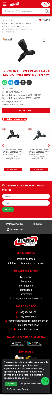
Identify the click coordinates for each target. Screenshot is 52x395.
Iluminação (26, 289)
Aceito (11, 384)
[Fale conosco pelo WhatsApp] (45, 381)
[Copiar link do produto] (29, 82)
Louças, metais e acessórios (26, 298)
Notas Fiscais (16, 229)
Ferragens (26, 281)
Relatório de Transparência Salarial (26, 263)
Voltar (45, 19)
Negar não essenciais (31, 384)
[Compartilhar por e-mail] (23, 82)
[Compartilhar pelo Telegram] (10, 82)
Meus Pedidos (16, 224)
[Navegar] (3, 145)
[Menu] (4, 4)
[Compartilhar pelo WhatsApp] (4, 82)
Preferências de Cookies (18, 389)
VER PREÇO (28, 110)
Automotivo (26, 277)
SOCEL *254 (17, 105)
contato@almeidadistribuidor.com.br (28, 320)
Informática (26, 294)
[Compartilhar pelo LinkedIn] (17, 82)
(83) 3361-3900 (27, 316)
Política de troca (26, 259)
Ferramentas (26, 285)
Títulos (39, 224)
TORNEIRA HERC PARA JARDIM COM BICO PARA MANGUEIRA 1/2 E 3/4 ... (13, 151)
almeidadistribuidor (28, 325)
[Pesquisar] (47, 11)
